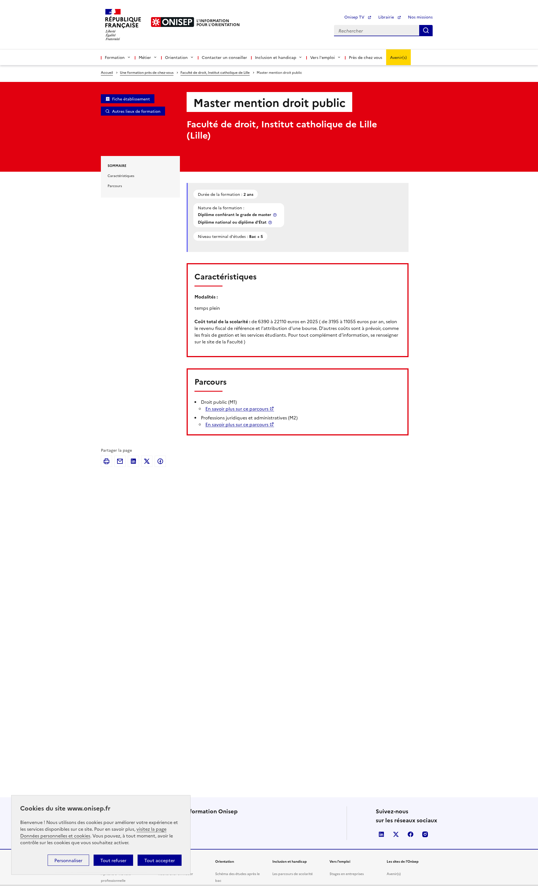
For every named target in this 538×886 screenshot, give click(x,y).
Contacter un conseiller (224, 57)
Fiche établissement (131, 99)
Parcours (115, 185)
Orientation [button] (176, 57)
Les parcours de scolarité (292, 873)
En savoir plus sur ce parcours (236, 408)
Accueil (107, 72)
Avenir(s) (398, 57)
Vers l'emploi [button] (322, 57)
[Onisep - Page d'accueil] (172, 22)
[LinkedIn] (133, 461)
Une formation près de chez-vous (146, 72)
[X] (146, 461)
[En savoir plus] (275, 215)
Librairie (386, 17)
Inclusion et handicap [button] (275, 57)
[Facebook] (160, 461)
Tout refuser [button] (113, 860)
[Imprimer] (106, 461)
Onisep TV (354, 17)
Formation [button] (115, 57)
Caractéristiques (121, 175)
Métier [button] (145, 57)
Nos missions (420, 17)
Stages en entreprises (347, 873)
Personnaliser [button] (68, 860)
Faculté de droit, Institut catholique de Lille (215, 72)
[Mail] (120, 461)
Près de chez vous (365, 57)
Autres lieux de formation (136, 111)
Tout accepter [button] (159, 860)
